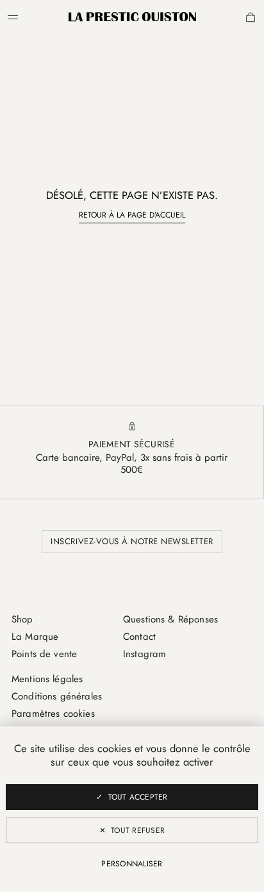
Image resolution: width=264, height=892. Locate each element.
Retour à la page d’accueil (132, 215)
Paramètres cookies (53, 714)
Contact (139, 637)
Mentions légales (47, 679)
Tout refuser (138, 830)
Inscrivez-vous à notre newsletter (132, 541)
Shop (22, 619)
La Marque (35, 637)
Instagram (144, 654)
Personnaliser (131, 864)
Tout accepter (138, 797)
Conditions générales (57, 696)
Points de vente (44, 654)
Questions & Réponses (170, 619)
